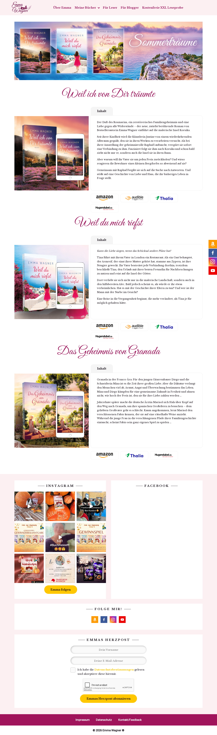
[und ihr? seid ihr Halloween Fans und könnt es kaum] (29, 506)
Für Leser (110, 7)
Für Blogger (130, 7)
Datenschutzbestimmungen (114, 669)
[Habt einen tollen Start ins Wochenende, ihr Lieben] (60, 506)
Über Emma (62, 7)
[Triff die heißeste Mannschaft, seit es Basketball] (91, 568)
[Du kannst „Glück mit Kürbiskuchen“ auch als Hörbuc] (29, 568)
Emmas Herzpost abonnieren (109, 698)
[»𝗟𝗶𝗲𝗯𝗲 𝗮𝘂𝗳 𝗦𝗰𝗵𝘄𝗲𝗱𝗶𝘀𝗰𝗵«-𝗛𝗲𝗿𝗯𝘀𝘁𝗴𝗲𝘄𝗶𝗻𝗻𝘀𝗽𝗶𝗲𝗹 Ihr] (91, 537)
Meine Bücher (85, 7)
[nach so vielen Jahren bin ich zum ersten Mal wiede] (60, 537)
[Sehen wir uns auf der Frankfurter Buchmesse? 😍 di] (60, 568)
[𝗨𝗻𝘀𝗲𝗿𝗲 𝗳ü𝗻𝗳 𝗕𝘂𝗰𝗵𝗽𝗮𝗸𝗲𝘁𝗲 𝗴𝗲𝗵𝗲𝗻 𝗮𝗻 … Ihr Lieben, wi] (29, 537)
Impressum (83, 719)
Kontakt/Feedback (130, 719)
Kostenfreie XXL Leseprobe (162, 7)
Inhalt (101, 111)
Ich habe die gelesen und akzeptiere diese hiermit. (110, 671)
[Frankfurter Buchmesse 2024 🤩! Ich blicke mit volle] (91, 506)
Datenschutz (104, 719)
